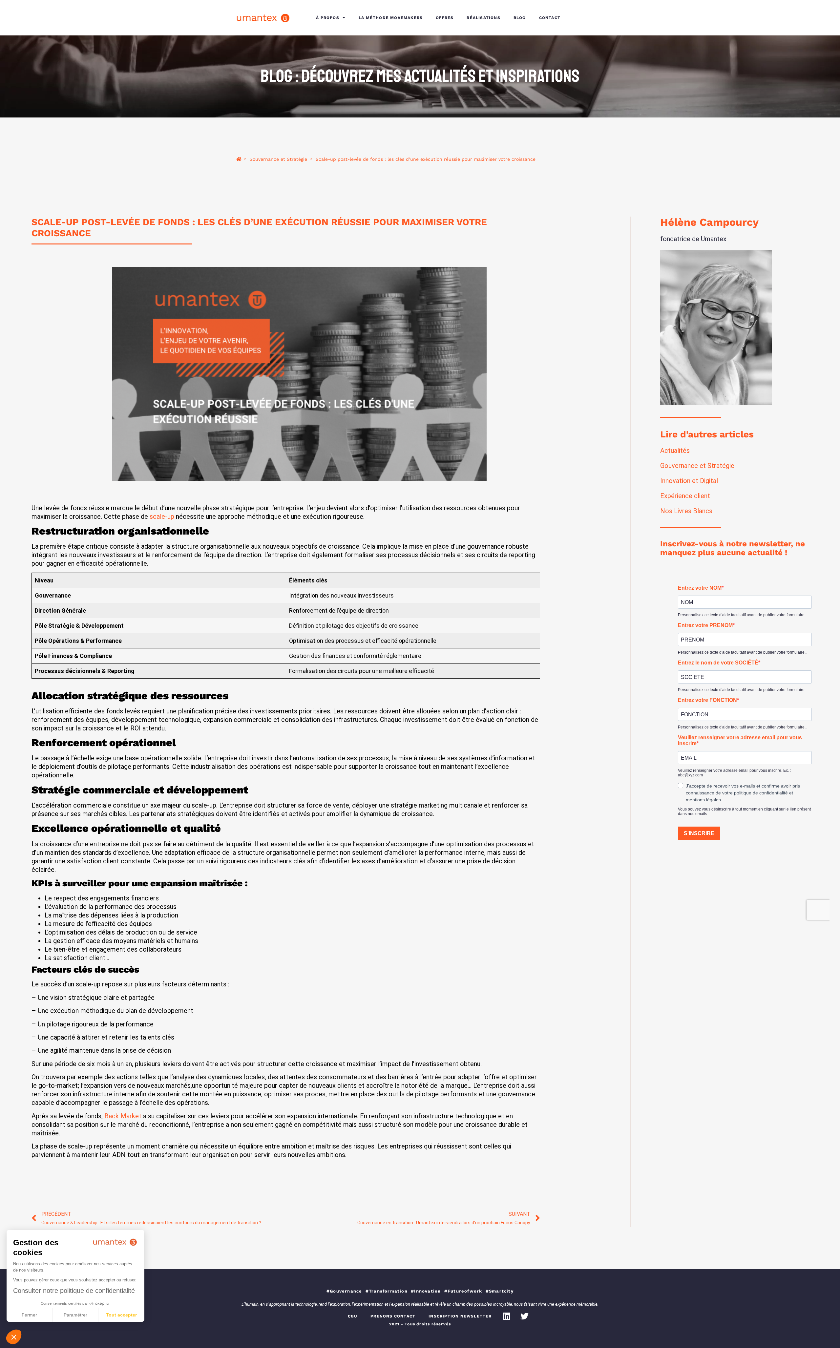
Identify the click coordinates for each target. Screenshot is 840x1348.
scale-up (162, 516)
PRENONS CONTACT (392, 1316)
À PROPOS (327, 17)
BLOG (520, 17)
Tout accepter (121, 1314)
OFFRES (444, 17)
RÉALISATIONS (483, 17)
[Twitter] (524, 1316)
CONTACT (549, 17)
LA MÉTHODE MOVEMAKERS (391, 17)
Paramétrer (75, 1314)
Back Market (122, 1116)
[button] (14, 1337)
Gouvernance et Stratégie (278, 159)
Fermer (29, 1314)
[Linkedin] (506, 1316)
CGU (353, 1316)
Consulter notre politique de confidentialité (74, 1290)
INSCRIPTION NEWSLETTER (460, 1316)
